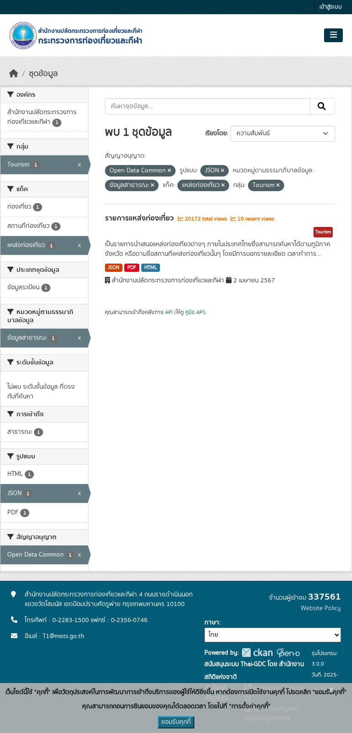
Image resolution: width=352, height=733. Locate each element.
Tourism (323, 232)
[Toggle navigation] (333, 35)
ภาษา (211, 622)
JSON (113, 267)
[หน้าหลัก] (13, 74)
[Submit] (322, 106)
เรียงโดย (216, 133)
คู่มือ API (194, 312)
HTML (150, 267)
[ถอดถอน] (169, 171)
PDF (131, 267)
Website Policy (321, 608)
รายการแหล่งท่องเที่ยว (140, 218)
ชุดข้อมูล (43, 74)
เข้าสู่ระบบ (330, 7)
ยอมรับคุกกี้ (176, 722)
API (169, 312)
